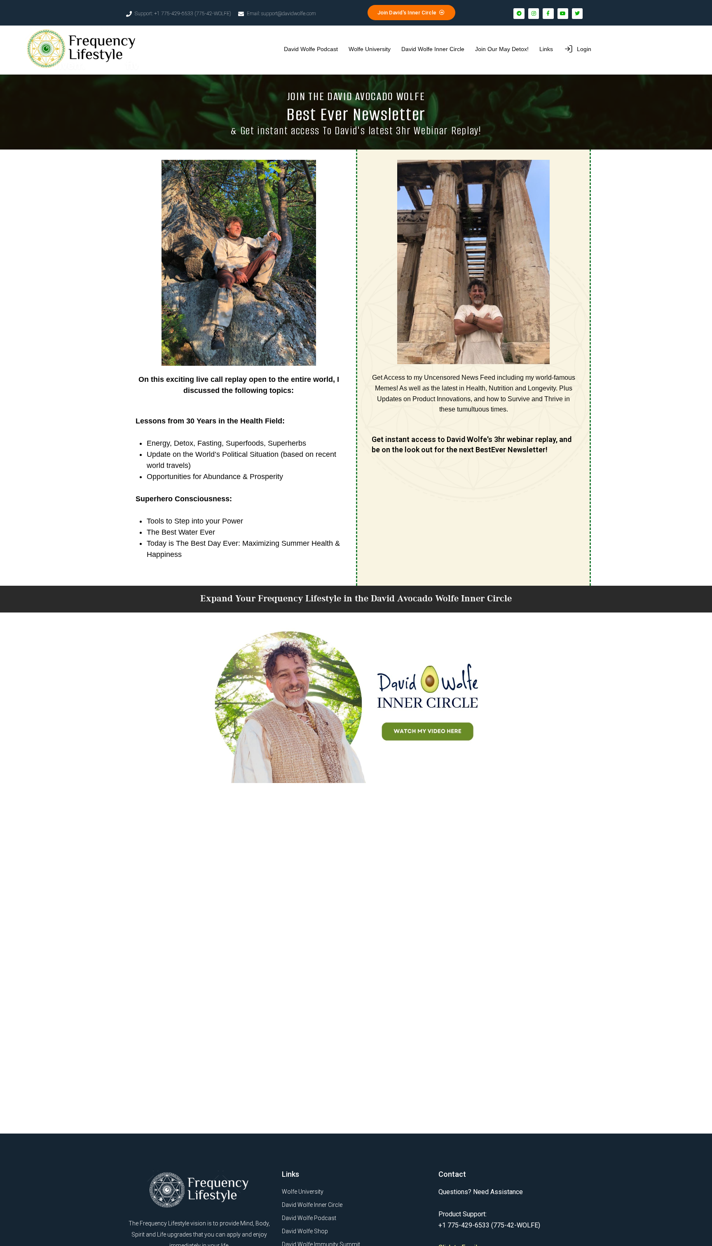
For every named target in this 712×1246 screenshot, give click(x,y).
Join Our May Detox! (502, 49)
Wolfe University (370, 49)
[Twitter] (577, 13)
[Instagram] (533, 13)
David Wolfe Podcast (311, 49)
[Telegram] (518, 13)
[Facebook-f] (548, 13)
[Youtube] (562, 13)
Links (546, 49)
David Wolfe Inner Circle (432, 49)
